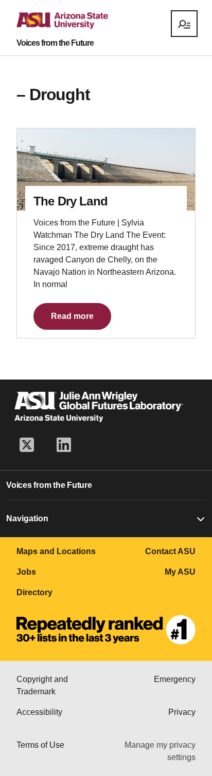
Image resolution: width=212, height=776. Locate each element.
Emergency (175, 679)
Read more (72, 316)
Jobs (26, 571)
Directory (34, 592)
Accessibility (39, 712)
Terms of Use (40, 745)
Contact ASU (170, 551)
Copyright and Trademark (42, 685)
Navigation (27, 518)
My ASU (180, 571)
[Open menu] (184, 23)
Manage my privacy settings (160, 751)
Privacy (182, 712)
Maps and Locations (56, 551)
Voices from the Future (55, 43)
